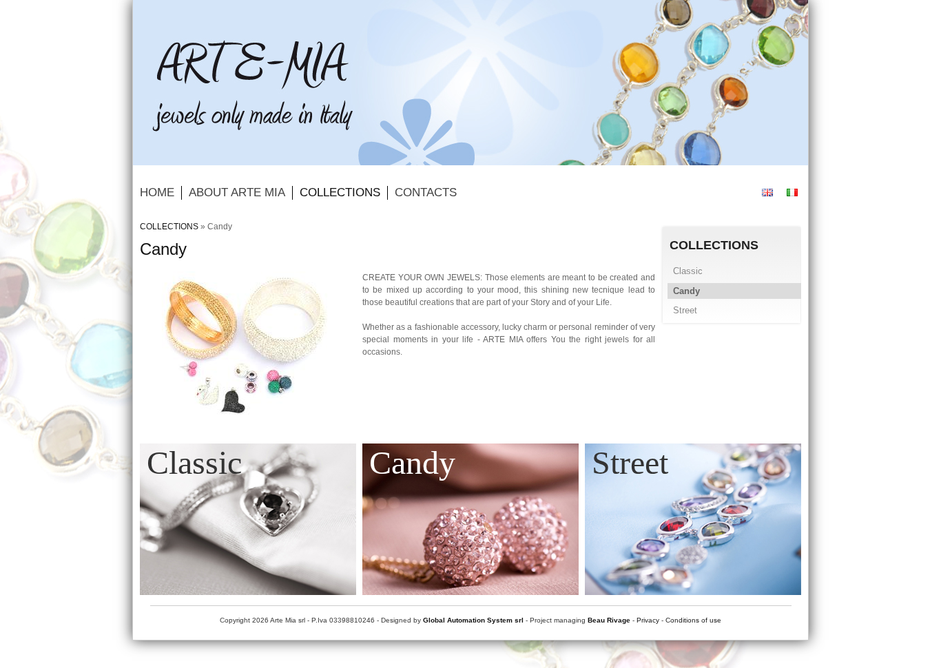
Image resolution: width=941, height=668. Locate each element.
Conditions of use (693, 620)
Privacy (648, 620)
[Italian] (792, 193)
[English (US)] (767, 193)
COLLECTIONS (169, 226)
